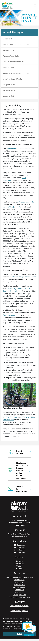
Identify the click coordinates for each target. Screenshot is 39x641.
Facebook (21, 545)
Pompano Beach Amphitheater (18, 148)
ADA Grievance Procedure (13, 62)
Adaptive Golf (8, 96)
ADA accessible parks (25, 202)
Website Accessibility (11, 56)
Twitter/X (21, 547)
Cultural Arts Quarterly (19, 611)
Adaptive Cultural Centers (13, 79)
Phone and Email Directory (19, 597)
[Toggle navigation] (35, 5)
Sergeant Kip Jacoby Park (12, 207)
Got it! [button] (19, 634)
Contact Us (19, 590)
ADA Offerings (9, 67)
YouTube (21, 552)
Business (19, 568)
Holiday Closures (19, 595)
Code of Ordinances (19, 587)
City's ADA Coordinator (12, 315)
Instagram (21, 550)
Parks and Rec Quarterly (19, 606)
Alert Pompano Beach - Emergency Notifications (19, 578)
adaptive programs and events (24, 277)
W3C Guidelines (12, 417)
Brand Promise (19, 585)
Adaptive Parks (9, 84)
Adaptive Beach (9, 90)
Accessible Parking (10, 50)
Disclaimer (19, 592)
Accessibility (8, 39)
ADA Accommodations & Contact (16, 44)
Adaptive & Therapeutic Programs (16, 73)
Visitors (19, 566)
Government (19, 563)
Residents (19, 561)
